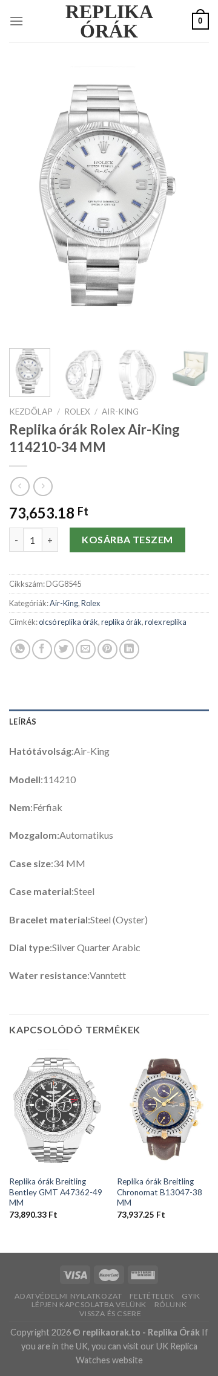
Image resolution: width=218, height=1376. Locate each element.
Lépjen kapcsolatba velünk (89, 1304)
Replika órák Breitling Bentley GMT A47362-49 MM (55, 1192)
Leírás (23, 721)
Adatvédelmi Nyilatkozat (68, 1295)
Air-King (120, 411)
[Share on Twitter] (64, 649)
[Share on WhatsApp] (20, 649)
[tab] (109, 721)
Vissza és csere (110, 1313)
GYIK (191, 1295)
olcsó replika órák (68, 622)
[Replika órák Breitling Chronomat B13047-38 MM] (164, 1109)
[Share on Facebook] (42, 649)
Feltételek (152, 1295)
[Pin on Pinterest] (107, 649)
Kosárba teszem (127, 539)
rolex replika (166, 622)
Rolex (77, 411)
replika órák (121, 622)
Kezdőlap (31, 411)
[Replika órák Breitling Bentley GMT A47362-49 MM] (56, 1109)
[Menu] (16, 21)
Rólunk (170, 1304)
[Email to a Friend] (86, 649)
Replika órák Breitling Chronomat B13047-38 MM (159, 1192)
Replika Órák (109, 21)
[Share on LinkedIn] (129, 649)
